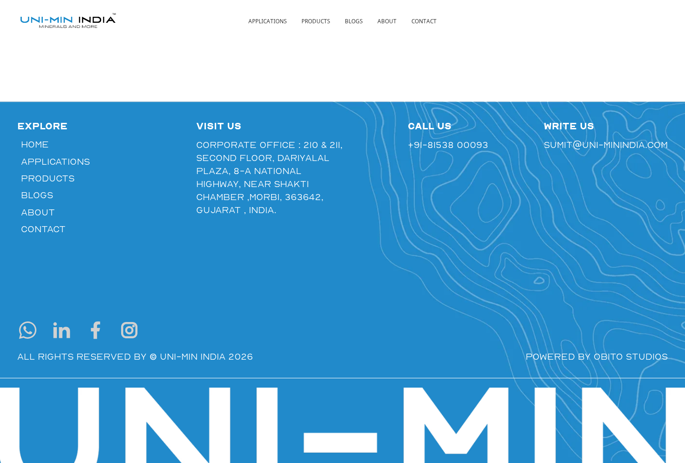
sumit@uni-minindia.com (606, 144)
